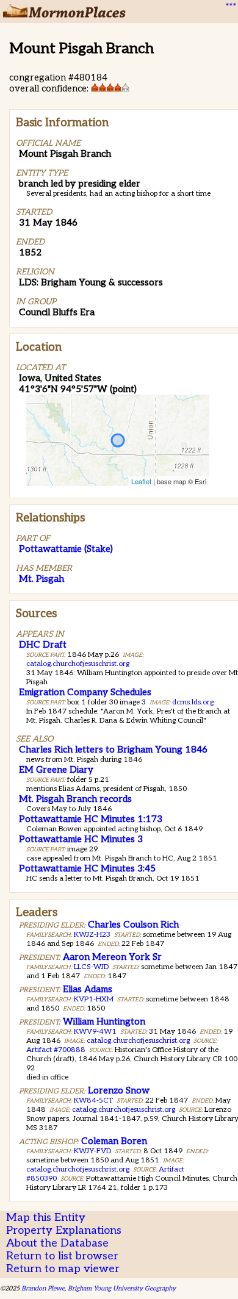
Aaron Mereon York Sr (112, 956)
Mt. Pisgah (41, 578)
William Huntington (104, 1021)
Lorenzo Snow (119, 1090)
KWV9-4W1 (95, 1031)
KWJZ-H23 (92, 934)
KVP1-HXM (94, 999)
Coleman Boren (114, 1141)
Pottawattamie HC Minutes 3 (81, 839)
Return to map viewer (63, 1268)
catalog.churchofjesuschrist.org (77, 663)
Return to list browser (62, 1256)
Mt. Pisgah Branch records (75, 798)
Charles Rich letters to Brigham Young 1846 (113, 749)
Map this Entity (45, 1217)
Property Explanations (63, 1230)
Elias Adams (87, 989)
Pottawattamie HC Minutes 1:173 (90, 819)
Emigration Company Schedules (85, 692)
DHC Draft (43, 644)
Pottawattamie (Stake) (66, 548)
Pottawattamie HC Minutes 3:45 (87, 868)
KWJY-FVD (92, 1151)
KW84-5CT (93, 1100)
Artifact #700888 (55, 1049)
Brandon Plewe (43, 1288)
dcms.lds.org (193, 702)
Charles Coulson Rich (133, 924)
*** (229, 6)
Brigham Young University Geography (122, 1288)
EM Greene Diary (56, 769)
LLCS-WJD (91, 967)
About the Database (57, 1243)
